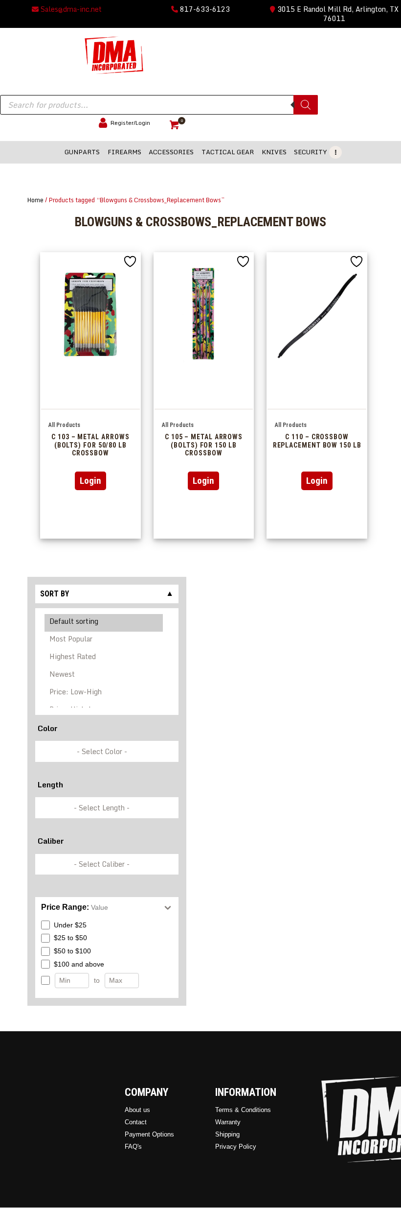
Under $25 (70, 925)
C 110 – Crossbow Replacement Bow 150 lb (317, 441)
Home (35, 200)
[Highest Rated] (104, 658)
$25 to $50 (70, 938)
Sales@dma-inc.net (70, 9)
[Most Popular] (104, 640)
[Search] (305, 105)
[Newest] (104, 676)
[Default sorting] (104, 623)
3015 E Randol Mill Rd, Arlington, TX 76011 (337, 13)
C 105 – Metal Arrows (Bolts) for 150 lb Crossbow (204, 445)
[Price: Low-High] (104, 693)
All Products (64, 425)
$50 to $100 (72, 951)
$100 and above (79, 964)
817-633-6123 (204, 9)
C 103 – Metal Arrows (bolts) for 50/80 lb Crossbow (90, 445)
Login (90, 480)
